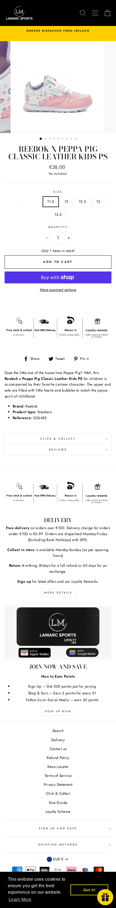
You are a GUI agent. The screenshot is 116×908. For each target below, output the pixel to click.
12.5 (82, 201)
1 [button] (41, 139)
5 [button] (58, 139)
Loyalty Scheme (58, 811)
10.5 (19, 201)
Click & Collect (58, 439)
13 (98, 201)
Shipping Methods (58, 845)
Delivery (58, 740)
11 (35, 201)
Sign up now (58, 711)
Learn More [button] (20, 899)
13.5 (58, 214)
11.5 (50, 201)
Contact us (58, 748)
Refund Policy (58, 757)
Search (58, 730)
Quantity (58, 227)
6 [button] (63, 139)
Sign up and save (58, 828)
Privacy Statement (58, 784)
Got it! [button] (89, 890)
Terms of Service (58, 775)
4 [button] (54, 139)
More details (58, 593)
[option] (58, 31)
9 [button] (76, 139)
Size (57, 192)
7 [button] (67, 139)
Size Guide (58, 802)
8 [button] (71, 139)
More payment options (58, 289)
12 (66, 201)
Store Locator (58, 766)
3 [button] (50, 139)
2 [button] (46, 139)
